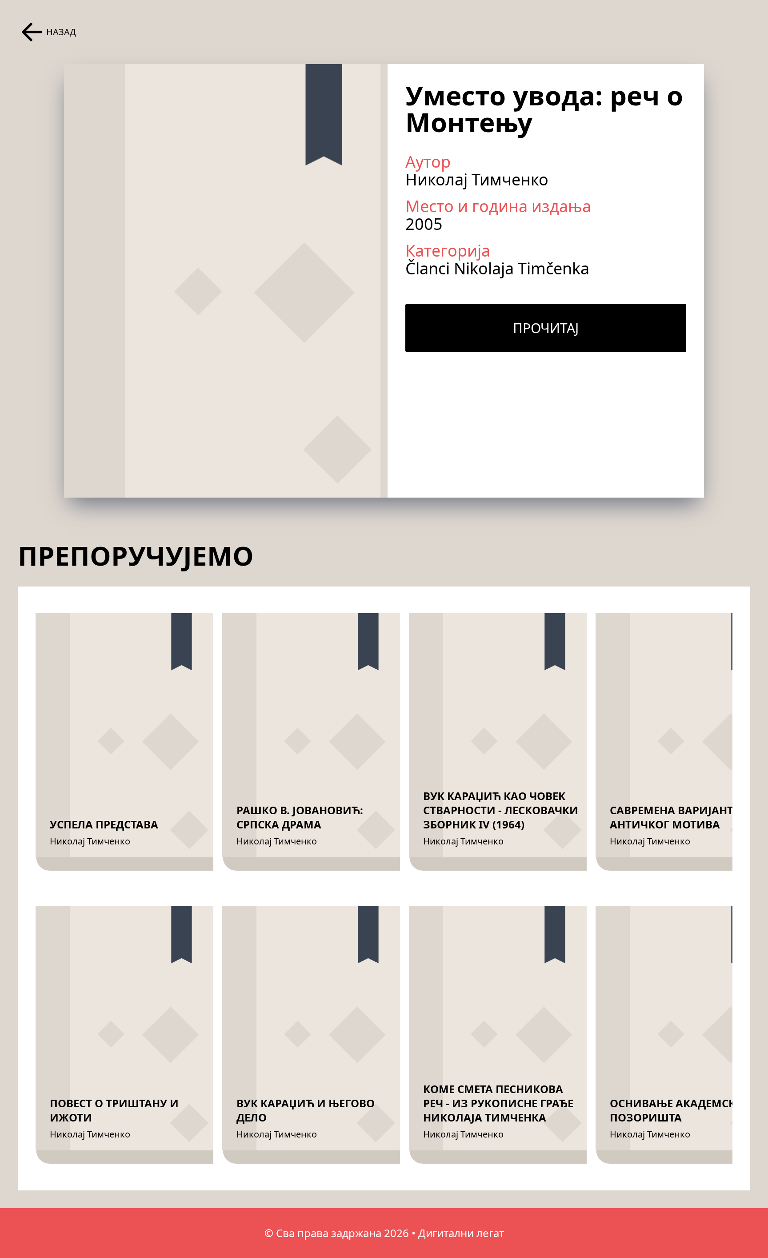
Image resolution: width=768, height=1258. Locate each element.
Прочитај (546, 328)
